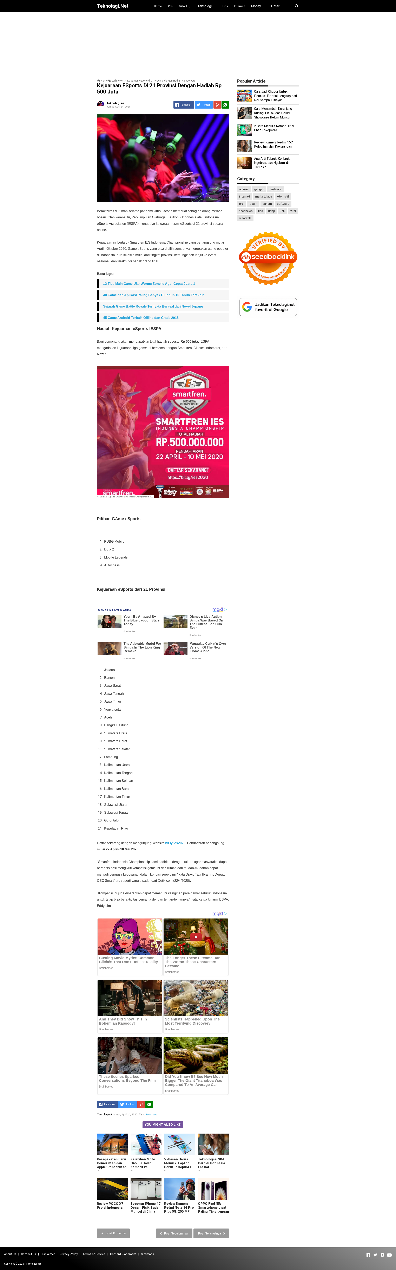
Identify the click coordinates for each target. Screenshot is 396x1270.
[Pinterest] (217, 105)
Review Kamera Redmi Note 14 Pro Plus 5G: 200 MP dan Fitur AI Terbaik (179, 1211)
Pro (170, 6)
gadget (259, 189)
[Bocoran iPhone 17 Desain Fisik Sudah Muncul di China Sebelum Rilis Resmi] (146, 1189)
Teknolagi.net (33, 1263)
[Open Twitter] (375, 1254)
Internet (239, 6)
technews (151, 1114)
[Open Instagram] (382, 1254)
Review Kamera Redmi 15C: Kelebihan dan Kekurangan (273, 144)
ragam (253, 203)
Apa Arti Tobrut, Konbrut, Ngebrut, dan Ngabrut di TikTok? (272, 163)
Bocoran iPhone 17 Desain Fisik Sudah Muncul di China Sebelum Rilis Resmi (145, 1211)
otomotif (283, 196)
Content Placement (123, 1254)
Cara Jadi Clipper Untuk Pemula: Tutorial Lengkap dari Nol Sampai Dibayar (275, 96)
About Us (10, 1254)
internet (244, 196)
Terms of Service (93, 1254)
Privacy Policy (69, 1254)
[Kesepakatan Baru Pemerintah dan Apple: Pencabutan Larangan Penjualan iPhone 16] (112, 1144)
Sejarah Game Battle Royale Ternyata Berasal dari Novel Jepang (153, 306)
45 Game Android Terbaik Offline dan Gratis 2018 (141, 318)
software (283, 203)
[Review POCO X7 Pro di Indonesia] (112, 1189)
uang (271, 211)
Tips (225, 6)
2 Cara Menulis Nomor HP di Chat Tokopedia (274, 128)
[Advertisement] (198, 44)
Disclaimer (48, 1254)
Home (158, 6)
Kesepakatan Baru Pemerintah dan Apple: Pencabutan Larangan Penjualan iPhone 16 (111, 1169)
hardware (275, 189)
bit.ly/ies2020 (175, 843)
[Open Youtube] (389, 1254)
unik (282, 211)
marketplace (263, 196)
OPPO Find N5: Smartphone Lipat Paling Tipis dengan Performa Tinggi (213, 1209)
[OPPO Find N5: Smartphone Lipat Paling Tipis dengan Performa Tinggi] (213, 1189)
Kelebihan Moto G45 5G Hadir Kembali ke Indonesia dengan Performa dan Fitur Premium (146, 1169)
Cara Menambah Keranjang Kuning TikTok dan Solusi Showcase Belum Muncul (273, 113)
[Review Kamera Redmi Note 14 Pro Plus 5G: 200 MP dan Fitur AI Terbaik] (179, 1189)
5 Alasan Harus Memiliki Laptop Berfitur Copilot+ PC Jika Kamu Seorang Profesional (177, 1169)
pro (241, 203)
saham (267, 203)
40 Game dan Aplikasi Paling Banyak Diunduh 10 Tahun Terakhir (153, 295)
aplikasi (244, 189)
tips (260, 211)
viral (293, 211)
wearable (245, 218)
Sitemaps (147, 1254)
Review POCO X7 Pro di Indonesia (110, 1206)
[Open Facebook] (368, 1254)
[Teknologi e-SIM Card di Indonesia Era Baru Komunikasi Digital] (213, 1144)
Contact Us (28, 1254)
